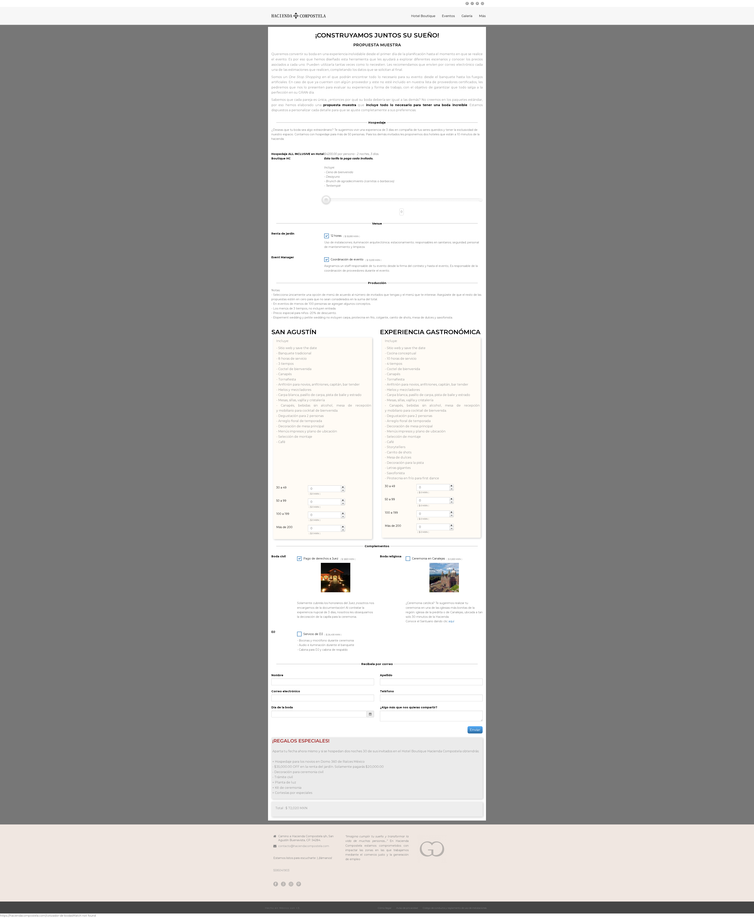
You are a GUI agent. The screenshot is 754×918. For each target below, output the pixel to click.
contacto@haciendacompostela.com (303, 846)
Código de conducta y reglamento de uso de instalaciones (455, 907)
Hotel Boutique (423, 16)
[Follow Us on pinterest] (298, 884)
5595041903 (281, 870)
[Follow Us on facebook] (275, 884)
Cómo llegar (385, 907)
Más (482, 16)
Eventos (448, 16)
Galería (466, 16)
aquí (451, 621)
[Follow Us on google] (283, 884)
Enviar (475, 730)
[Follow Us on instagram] (291, 884)
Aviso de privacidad (407, 907)
